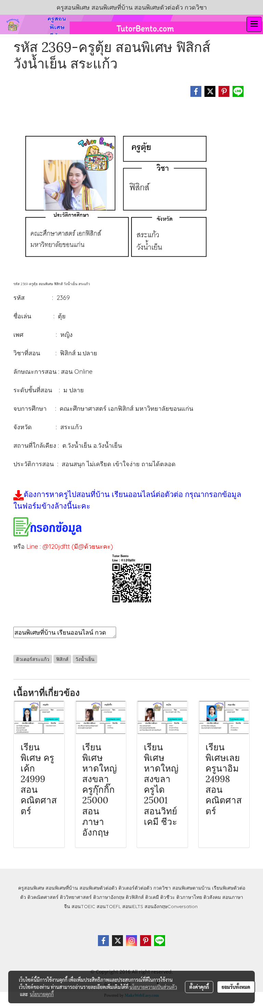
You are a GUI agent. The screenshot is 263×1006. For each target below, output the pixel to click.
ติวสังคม (212, 897)
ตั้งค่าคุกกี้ (199, 987)
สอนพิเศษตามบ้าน (191, 888)
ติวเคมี (152, 897)
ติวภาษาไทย (189, 897)
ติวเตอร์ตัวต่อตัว (135, 888)
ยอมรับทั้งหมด (236, 987)
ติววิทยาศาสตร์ (76, 897)
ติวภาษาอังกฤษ (108, 897)
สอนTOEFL (109, 906)
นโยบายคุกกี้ (42, 994)
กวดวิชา (162, 888)
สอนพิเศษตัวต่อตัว (98, 888)
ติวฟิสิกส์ (135, 897)
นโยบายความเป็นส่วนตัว (153, 987)
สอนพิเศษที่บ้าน (62, 888)
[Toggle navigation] (254, 24)
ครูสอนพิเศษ (31, 888)
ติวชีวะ (167, 897)
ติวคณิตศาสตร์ (43, 897)
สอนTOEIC (83, 906)
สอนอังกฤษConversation (171, 906)
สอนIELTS (132, 906)
